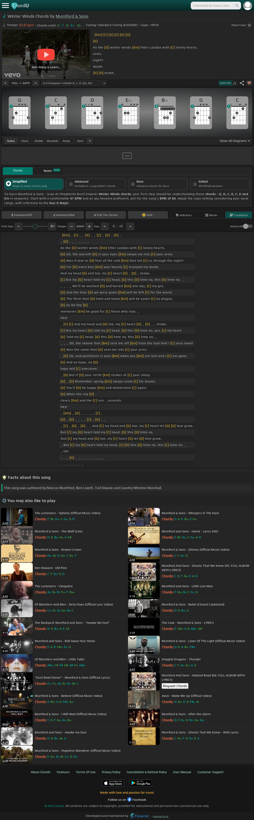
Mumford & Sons (72, 16)
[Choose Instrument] (90, 141)
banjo (66, 140)
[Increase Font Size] (52, 226)
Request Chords (175, 686)
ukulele (38, 140)
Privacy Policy (111, 772)
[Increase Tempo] (35, 83)
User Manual (182, 772)
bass (80, 140)
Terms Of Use (86, 772)
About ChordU (41, 772)
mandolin (52, 140)
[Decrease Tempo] (5, 83)
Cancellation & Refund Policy (147, 772)
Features (63, 772)
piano (24, 140)
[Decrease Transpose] (105, 226)
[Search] (236, 6)
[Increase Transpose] (130, 226)
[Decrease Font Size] (18, 226)
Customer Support (210, 772)
